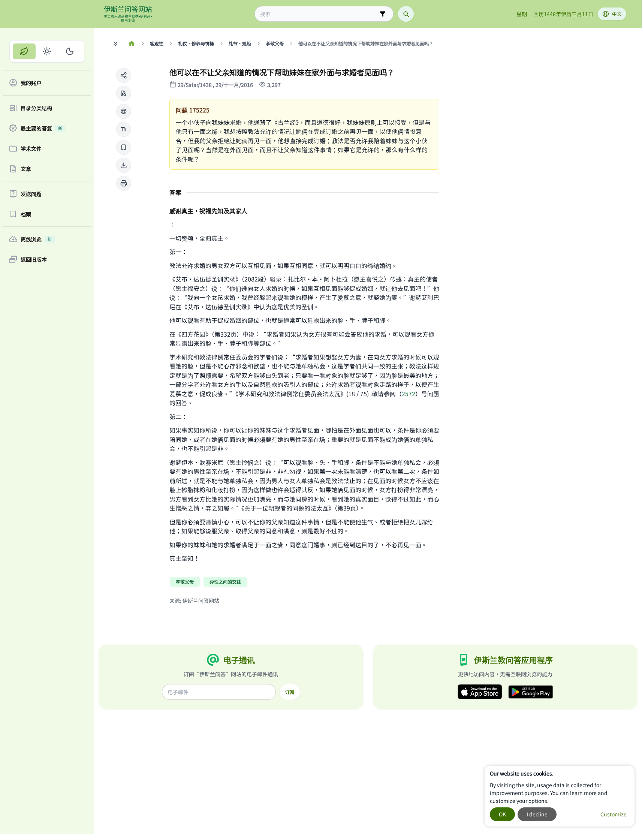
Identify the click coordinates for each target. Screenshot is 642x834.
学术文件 (31, 148)
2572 (408, 393)
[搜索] (406, 14)
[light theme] (47, 51)
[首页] (132, 43)
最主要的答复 (41, 128)
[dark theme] (69, 51)
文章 (26, 168)
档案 (26, 214)
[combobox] (318, 14)
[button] (123, 75)
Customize (613, 814)
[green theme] (24, 51)
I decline (537, 814)
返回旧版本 (34, 259)
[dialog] (560, 796)
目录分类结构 (36, 108)
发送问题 (31, 194)
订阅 (289, 692)
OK (502, 814)
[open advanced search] (382, 14)
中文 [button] (617, 13)
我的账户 (31, 83)
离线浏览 (36, 239)
